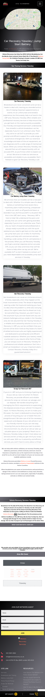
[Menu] (40, 3)
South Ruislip (26, 571)
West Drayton (25, 574)
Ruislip (19, 576)
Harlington (12, 576)
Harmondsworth (19, 569)
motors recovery (8, 514)
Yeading (25, 576)
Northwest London (33, 571)
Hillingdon (12, 569)
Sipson (26, 569)
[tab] (22, 563)
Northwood (19, 574)
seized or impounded (27, 463)
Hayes (19, 571)
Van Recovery (13, 49)
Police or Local (25, 461)
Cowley (12, 571)
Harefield (12, 574)
